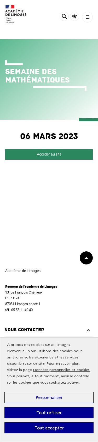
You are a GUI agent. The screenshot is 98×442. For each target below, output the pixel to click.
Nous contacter (24, 330)
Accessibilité (74, 16)
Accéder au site (49, 154)
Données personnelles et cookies (61, 370)
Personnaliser (49, 397)
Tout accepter (49, 428)
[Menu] (87, 17)
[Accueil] (19, 14)
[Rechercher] (64, 17)
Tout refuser (49, 413)
